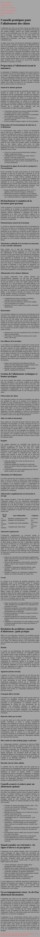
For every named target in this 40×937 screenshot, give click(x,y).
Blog (2, 15)
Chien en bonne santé (7, 13)
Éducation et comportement (9, 10)
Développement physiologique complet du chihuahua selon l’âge (20, 933)
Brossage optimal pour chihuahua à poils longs (14, 935)
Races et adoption (6, 2)
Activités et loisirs (6, 5)
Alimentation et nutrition (8, 7)
